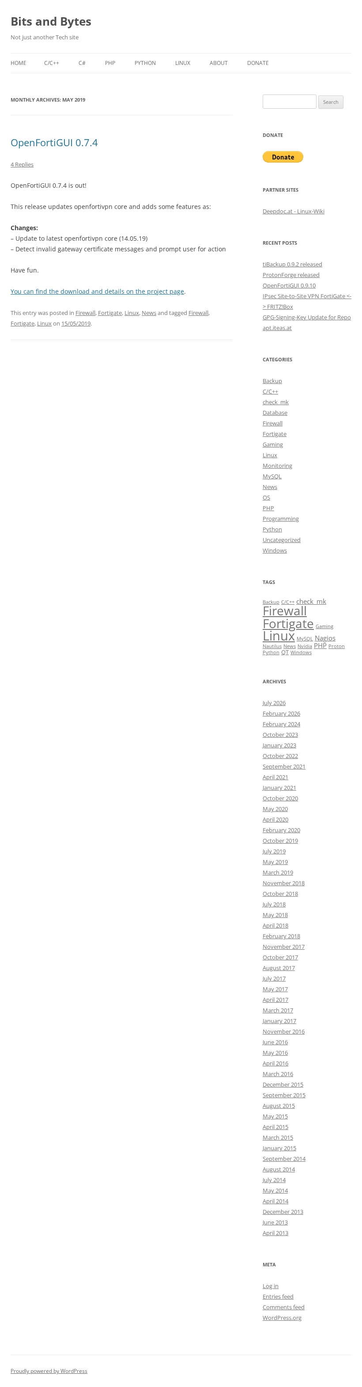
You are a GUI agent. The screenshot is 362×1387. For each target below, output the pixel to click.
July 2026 (274, 703)
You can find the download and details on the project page (97, 291)
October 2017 (280, 957)
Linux (182, 63)
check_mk (276, 402)
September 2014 (284, 1159)
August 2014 (279, 1169)
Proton (336, 646)
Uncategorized (282, 540)
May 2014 (275, 1190)
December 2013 (283, 1212)
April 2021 (275, 777)
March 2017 (278, 1010)
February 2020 (281, 830)
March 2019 (278, 872)
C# (82, 63)
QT (285, 652)
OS (266, 497)
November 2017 (284, 947)
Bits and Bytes (51, 21)
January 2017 (279, 1021)
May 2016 (275, 1053)
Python (145, 63)
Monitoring (277, 466)
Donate (258, 63)
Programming (281, 519)
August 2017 (279, 968)
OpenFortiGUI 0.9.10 (289, 285)
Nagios (325, 637)
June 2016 (275, 1042)
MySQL (272, 476)
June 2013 (275, 1222)
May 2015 (275, 1116)
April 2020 (275, 819)
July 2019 (274, 851)
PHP (110, 63)
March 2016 (278, 1074)
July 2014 (274, 1180)
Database (275, 413)
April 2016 (275, 1063)
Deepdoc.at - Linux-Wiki (293, 211)
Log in (271, 1286)
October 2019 (280, 841)
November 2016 (284, 1031)
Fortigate (110, 313)
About (219, 63)
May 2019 (275, 862)
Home (18, 63)
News (149, 313)
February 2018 (281, 936)
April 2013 (275, 1233)
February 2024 (281, 724)
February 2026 (281, 713)
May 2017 (275, 989)
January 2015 (279, 1148)
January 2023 (279, 745)
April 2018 (275, 925)
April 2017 (275, 1000)
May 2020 (275, 809)
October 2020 (280, 798)
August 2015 (279, 1106)
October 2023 (280, 735)
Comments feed (284, 1307)
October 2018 (280, 894)
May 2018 (275, 915)
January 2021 (279, 788)
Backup (272, 381)
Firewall (85, 313)
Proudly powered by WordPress (49, 1371)
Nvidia (305, 646)
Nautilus (272, 646)
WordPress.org (282, 1318)
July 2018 (274, 904)
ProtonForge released (291, 275)
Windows (275, 550)
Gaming (273, 444)
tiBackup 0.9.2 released (292, 264)
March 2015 (278, 1137)
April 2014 (275, 1201)
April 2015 (275, 1127)
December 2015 (283, 1084)
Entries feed (278, 1296)
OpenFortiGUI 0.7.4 (54, 142)
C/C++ (51, 63)
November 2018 (284, 883)
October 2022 (280, 756)
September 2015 (284, 1095)
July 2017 (274, 978)
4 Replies (22, 164)
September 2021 (284, 766)
